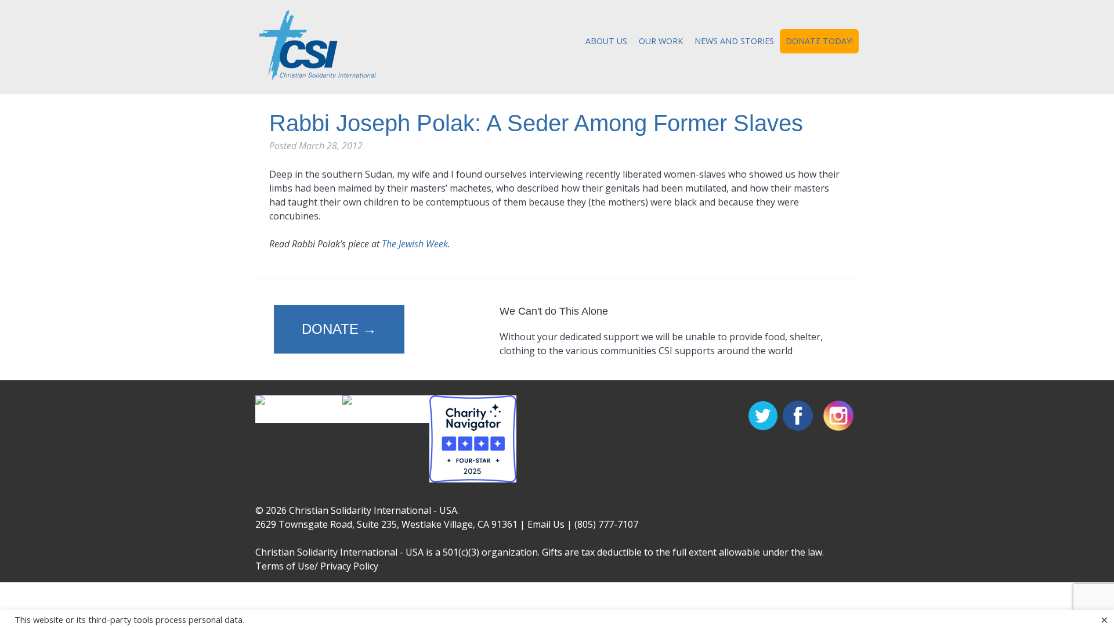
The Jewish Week (415, 243)
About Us (606, 40)
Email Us (546, 524)
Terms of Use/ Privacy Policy (316, 566)
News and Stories (734, 40)
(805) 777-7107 (606, 524)
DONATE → (339, 329)
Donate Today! (819, 40)
